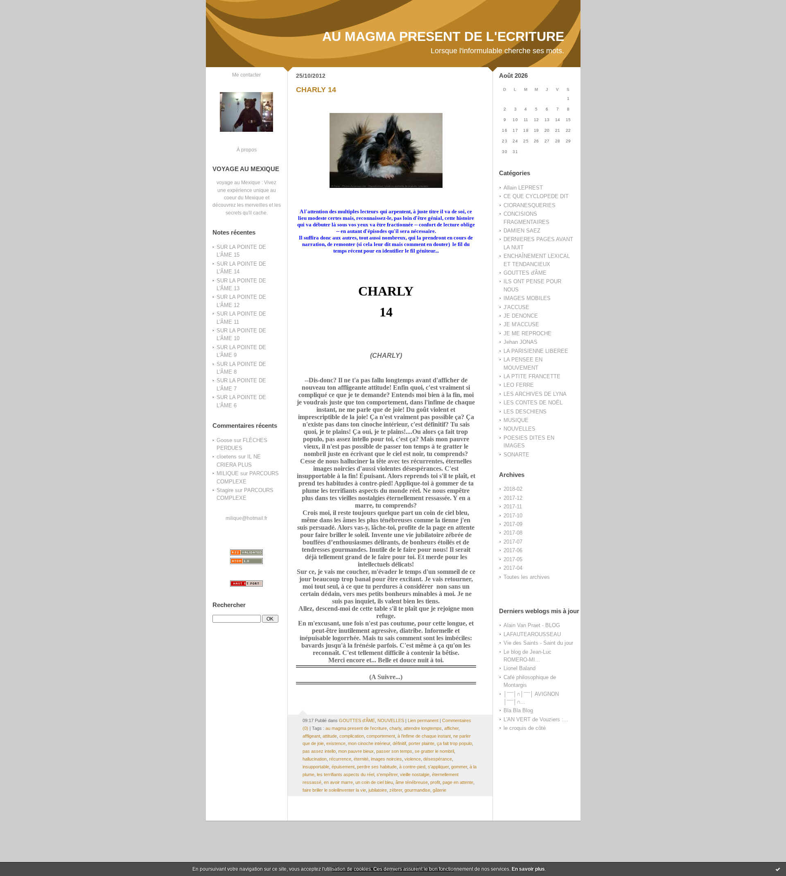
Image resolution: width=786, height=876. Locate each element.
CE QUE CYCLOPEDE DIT (536, 196)
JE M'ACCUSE (521, 324)
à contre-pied (412, 766)
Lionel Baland (519, 668)
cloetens (227, 457)
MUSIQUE (516, 420)
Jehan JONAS (521, 342)
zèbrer (395, 790)
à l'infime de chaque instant (424, 736)
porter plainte (421, 743)
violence (412, 758)
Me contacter (246, 74)
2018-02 (513, 489)
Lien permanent (423, 720)
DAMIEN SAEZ (522, 231)
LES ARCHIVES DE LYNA (535, 394)
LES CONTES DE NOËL (533, 403)
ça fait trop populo (454, 743)
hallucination (315, 758)
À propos (247, 149)
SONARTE (516, 455)
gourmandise (417, 790)
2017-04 (513, 568)
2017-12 (513, 498)
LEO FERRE (519, 385)
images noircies (386, 758)
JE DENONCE (521, 316)
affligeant (311, 736)
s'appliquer (438, 766)
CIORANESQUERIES (530, 205)
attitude (330, 736)
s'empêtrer (387, 774)
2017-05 (513, 559)
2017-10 (513, 516)
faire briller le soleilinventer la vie (334, 790)
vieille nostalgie (414, 774)
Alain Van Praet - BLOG (532, 625)
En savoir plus (528, 869)
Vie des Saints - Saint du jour (538, 643)
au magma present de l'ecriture (356, 728)
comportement (380, 736)
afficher (451, 728)
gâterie (439, 790)
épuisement (343, 766)
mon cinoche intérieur (369, 743)
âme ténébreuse (411, 782)
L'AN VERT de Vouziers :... (536, 719)
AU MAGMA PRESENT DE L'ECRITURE (443, 36)
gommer (459, 766)
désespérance (437, 758)
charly (395, 728)
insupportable (316, 766)
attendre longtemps (423, 728)
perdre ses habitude (377, 766)
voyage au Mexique (238, 182)
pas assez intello (319, 751)
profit (435, 782)
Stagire (225, 490)
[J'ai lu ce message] (778, 869)
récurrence (340, 758)
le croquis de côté (525, 728)
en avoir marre (338, 782)
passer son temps (394, 751)
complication (351, 736)
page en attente (458, 782)
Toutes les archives (527, 577)
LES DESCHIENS (525, 412)
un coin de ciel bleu (374, 782)
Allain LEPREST (523, 188)
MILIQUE (228, 473)
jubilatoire (377, 790)
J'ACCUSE (516, 307)
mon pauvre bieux (356, 751)
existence (336, 743)
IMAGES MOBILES (527, 298)
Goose (224, 440)
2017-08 (513, 533)
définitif (399, 743)
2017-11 (513, 506)
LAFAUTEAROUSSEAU (532, 634)
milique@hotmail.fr (246, 518)
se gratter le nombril (434, 751)
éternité (361, 758)
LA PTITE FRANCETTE (532, 376)
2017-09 (513, 524)
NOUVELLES (519, 429)
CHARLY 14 (316, 90)
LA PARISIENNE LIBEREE (536, 351)
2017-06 (513, 550)
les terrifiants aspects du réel (345, 774)
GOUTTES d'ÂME (525, 273)
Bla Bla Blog (518, 710)
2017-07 (513, 542)
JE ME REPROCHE (527, 333)
